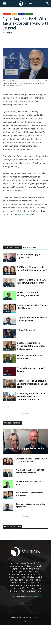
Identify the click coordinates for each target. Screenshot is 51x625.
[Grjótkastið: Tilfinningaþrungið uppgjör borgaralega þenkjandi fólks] (9, 383)
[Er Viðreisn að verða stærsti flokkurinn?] (9, 358)
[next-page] (8, 406)
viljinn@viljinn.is (34, 596)
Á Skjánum (6, 261)
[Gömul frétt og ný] (9, 333)
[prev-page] (4, 406)
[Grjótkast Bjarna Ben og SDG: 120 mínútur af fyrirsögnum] (9, 282)
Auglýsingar (27, 617)
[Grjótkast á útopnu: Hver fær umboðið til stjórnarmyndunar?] (9, 270)
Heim (5, 10)
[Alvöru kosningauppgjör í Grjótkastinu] (9, 257)
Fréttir (14, 14)
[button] (4, 3)
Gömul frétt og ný (26, 330)
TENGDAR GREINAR (12, 248)
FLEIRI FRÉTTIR (29, 248)
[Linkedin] (25, 42)
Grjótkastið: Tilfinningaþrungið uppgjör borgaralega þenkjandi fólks (32, 383)
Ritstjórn (9, 33)
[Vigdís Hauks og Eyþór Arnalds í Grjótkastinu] (9, 308)
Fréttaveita (13, 10)
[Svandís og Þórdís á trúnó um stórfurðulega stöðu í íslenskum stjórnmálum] (9, 396)
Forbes (22, 214)
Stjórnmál (22, 14)
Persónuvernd (15, 617)
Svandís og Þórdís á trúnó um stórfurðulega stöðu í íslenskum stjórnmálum (31, 396)
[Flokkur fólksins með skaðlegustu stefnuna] (9, 295)
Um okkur (37, 617)
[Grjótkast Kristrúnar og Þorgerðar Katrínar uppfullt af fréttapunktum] (9, 346)
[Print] (43, 42)
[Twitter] (19, 42)
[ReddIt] (31, 42)
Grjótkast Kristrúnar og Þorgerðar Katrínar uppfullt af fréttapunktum (31, 346)
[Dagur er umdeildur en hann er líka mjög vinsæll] (9, 320)
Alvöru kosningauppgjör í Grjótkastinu (24, 448)
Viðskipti (29, 14)
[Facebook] (13, 42)
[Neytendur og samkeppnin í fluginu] (9, 371)
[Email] (37, 42)
